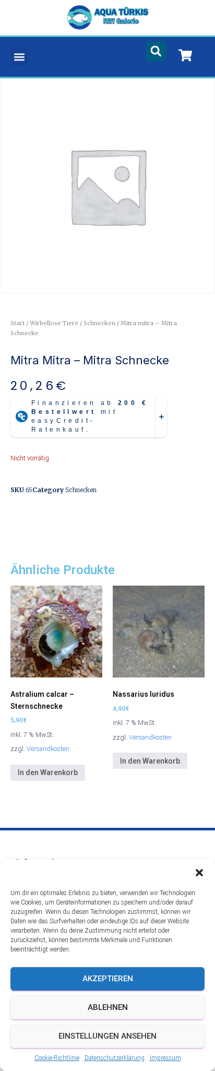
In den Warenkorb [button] (48, 772)
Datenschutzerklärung (115, 1058)
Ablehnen (108, 1007)
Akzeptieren (107, 978)
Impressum (165, 1058)
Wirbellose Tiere (54, 323)
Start (17, 323)
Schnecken (99, 323)
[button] (199, 872)
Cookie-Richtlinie (56, 1058)
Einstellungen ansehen (107, 1036)
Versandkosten (48, 749)
